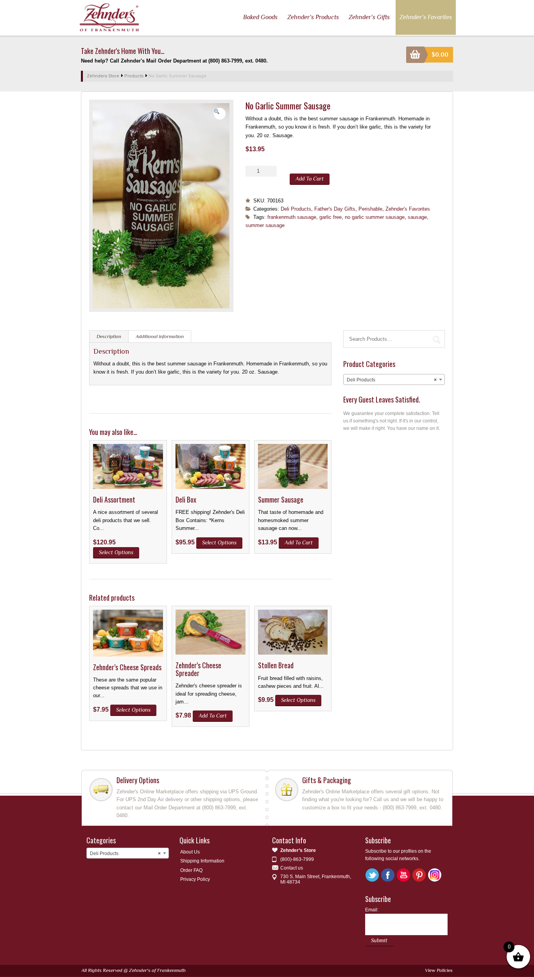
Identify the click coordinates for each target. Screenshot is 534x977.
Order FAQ (191, 870)
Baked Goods (260, 17)
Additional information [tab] (160, 336)
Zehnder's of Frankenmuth (157, 970)
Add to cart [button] (299, 542)
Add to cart (310, 178)
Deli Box (186, 499)
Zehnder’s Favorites (426, 17)
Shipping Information (202, 861)
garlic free (330, 217)
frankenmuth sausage (291, 217)
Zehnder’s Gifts (369, 17)
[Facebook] (388, 875)
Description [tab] (109, 336)
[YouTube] (404, 875)
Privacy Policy (195, 879)
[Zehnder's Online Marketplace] (109, 17)
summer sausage (265, 225)
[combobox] (394, 379)
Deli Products (296, 209)
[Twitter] (373, 875)
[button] (220, 114)
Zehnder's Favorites (407, 209)
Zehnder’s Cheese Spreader (198, 669)
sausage (417, 217)
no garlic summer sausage (375, 217)
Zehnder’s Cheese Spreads (127, 667)
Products (133, 76)
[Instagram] (435, 875)
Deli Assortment (114, 499)
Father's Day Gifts (334, 209)
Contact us (291, 868)
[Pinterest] (420, 875)
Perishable (370, 209)
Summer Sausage (280, 499)
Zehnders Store (103, 76)
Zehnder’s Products (313, 17)
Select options (116, 552)
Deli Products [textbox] (392, 380)
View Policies (439, 970)
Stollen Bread (276, 665)
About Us (190, 852)
